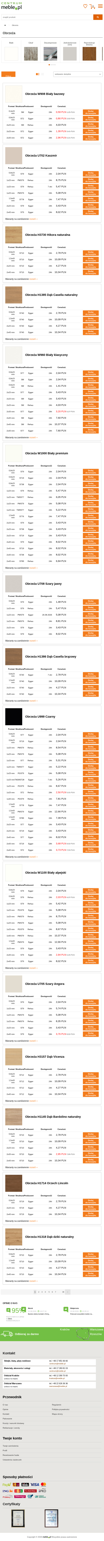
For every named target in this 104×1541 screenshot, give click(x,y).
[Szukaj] (98, 17)
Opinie (5, 1409)
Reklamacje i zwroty (11, 1428)
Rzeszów (96, 1334)
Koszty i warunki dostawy (13, 1423)
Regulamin (56, 1405)
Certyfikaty (11, 1504)
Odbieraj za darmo (27, 1334)
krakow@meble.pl (57, 1378)
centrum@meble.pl (57, 1364)
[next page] (67, 1292)
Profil (5, 1450)
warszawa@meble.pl (58, 1386)
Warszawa (96, 1329)
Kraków (65, 1329)
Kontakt (9, 1353)
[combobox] (78, 74)
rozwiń (32, 219)
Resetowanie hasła (11, 1455)
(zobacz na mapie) (11, 1379)
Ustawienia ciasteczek (12, 1460)
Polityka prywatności (60, 1409)
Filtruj (8, 76)
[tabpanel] (11, 51)
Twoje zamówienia (10, 1446)
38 (63, 1292)
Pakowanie (7, 1419)
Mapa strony (57, 1414)
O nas (5, 1405)
